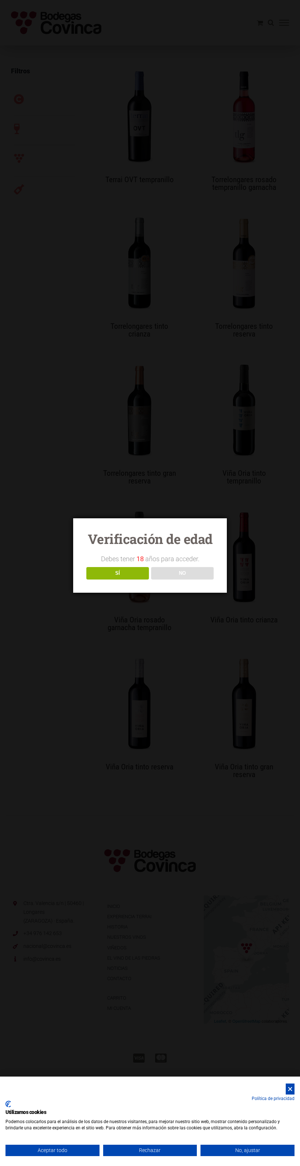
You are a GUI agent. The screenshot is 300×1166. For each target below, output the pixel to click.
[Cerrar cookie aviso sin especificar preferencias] (290, 1089)
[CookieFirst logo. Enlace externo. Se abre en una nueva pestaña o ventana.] (8, 1104)
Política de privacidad (273, 1098)
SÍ (117, 573)
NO (182, 573)
